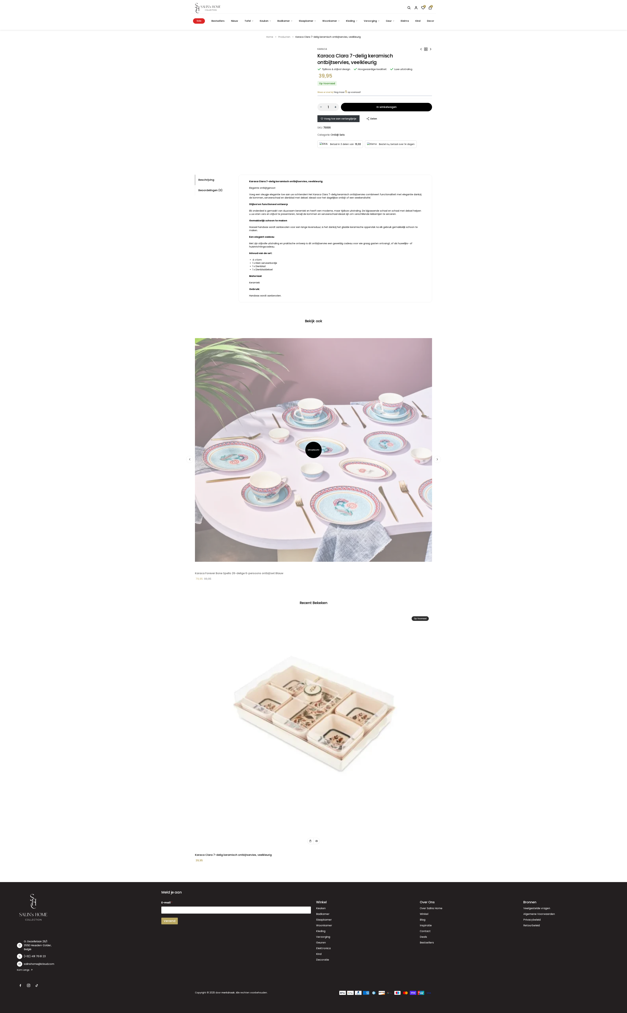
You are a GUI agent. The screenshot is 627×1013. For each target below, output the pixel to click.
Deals (423, 937)
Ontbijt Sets (338, 134)
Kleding (350, 21)
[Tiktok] (36, 985)
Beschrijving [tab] (206, 180)
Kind (417, 21)
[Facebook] (20, 985)
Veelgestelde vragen (536, 908)
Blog (422, 920)
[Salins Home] (208, 8)
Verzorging (370, 21)
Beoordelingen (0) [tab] (210, 190)
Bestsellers (218, 21)
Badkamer (283, 21)
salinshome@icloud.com (39, 964)
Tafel (248, 21)
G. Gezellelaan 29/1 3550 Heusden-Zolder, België (37, 945)
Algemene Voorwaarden (539, 914)
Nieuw (234, 21)
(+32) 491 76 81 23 (35, 956)
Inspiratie (426, 925)
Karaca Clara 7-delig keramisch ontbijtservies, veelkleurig (233, 855)
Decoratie (322, 960)
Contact (425, 931)
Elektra (405, 21)
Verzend (169, 921)
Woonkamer (329, 21)
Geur (389, 21)
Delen (373, 118)
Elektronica (323, 948)
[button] (310, 841)
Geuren (321, 942)
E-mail (166, 902)
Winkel (424, 914)
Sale (199, 20)
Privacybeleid (532, 920)
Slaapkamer (306, 21)
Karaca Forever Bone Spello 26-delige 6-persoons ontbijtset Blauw (239, 573)
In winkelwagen (387, 107)
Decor (430, 21)
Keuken (264, 21)
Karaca (322, 49)
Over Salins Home (431, 908)
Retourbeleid (531, 925)
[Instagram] (28, 985)
